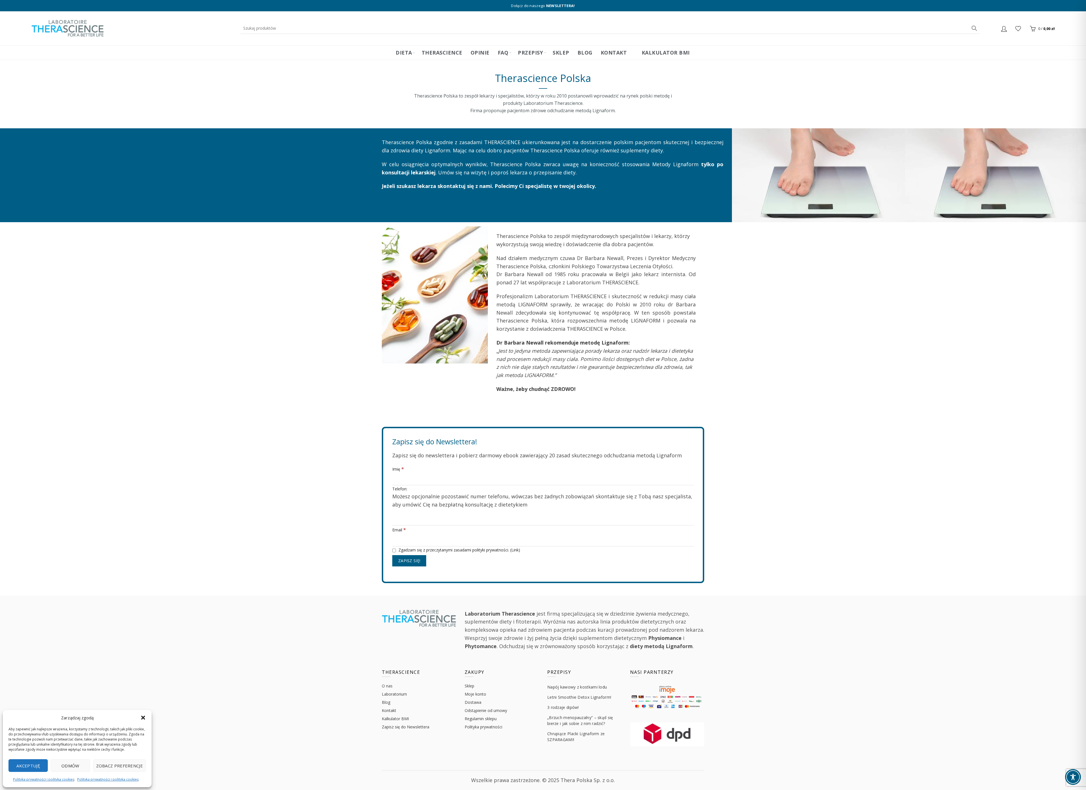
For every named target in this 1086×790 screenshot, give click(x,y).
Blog (585, 52)
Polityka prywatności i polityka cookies (43, 779)
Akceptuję (28, 766)
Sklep (561, 52)
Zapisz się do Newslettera (405, 727)
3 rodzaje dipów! (563, 707)
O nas (387, 686)
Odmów (70, 766)
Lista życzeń (1018, 28)
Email (399, 529)
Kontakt (614, 52)
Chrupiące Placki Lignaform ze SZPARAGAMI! (576, 736)
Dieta (404, 52)
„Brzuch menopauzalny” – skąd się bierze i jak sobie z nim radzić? (580, 720)
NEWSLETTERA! (560, 5)
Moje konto (475, 694)
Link (515, 550)
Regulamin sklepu (481, 718)
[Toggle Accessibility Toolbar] (1073, 777)
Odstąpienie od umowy (486, 710)
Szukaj (974, 28)
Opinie (480, 52)
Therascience (442, 52)
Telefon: (542, 497)
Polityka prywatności (483, 727)
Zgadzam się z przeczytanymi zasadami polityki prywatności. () (458, 550)
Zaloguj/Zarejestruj (1005, 28)
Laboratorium (394, 694)
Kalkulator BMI (665, 52)
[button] (143, 717)
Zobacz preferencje (119, 766)
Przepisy (530, 52)
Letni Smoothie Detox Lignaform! (579, 697)
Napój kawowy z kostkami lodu (577, 687)
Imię (398, 469)
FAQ (503, 52)
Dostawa (473, 702)
